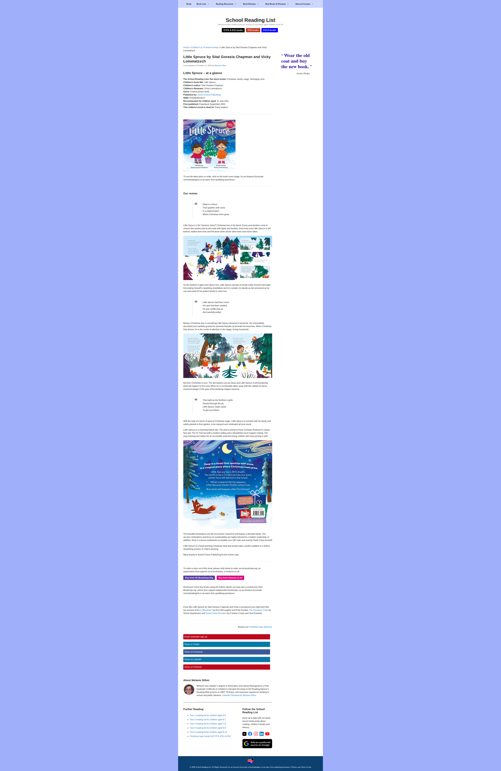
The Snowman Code (258, 610)
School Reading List (250, 20)
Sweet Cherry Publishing (208, 95)
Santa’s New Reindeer (216, 613)
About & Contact (302, 4)
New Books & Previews (275, 4)
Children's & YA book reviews (204, 47)
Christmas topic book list (260, 627)
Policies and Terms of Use (301, 767)
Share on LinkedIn (192, 659)
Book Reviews (249, 4)
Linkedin (226, 695)
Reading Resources (224, 4)
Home (188, 4)
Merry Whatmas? (204, 610)
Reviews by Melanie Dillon (243, 695)
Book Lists (201, 4)
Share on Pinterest (193, 667)
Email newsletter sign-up (195, 637)
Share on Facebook (193, 652)
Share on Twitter (191, 644)
